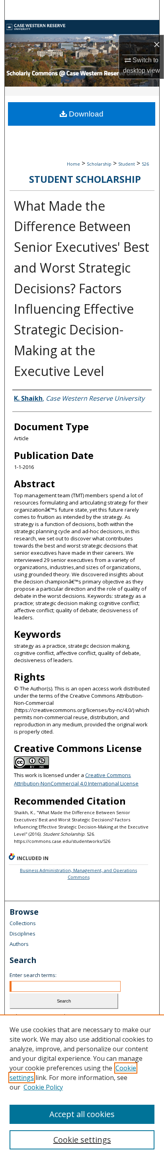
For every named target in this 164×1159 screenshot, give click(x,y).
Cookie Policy (43, 1087)
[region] (82, 1087)
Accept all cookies (82, 1114)
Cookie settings (82, 1139)
